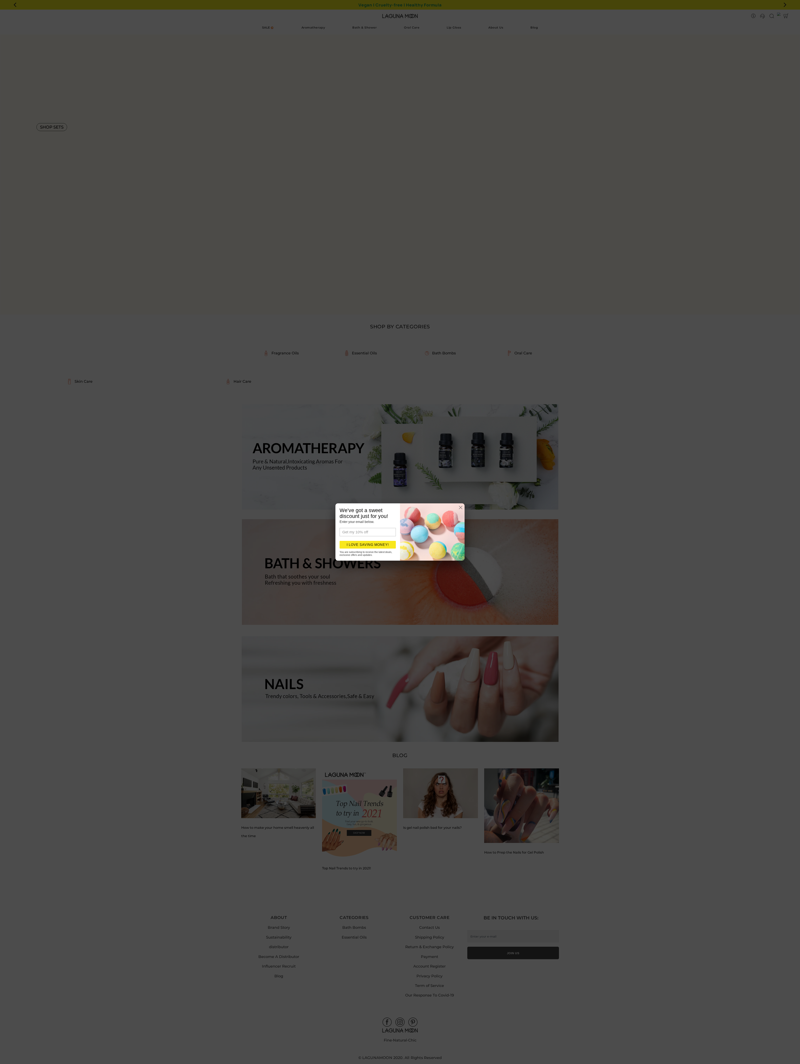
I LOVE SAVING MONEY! (368, 544)
